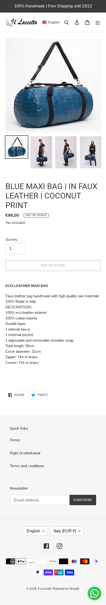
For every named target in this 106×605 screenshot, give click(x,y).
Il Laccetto (45, 588)
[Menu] (97, 22)
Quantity (11, 239)
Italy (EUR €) (65, 531)
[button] (51, 22)
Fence (15, 440)
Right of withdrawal (25, 453)
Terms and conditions (27, 466)
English (33, 531)
